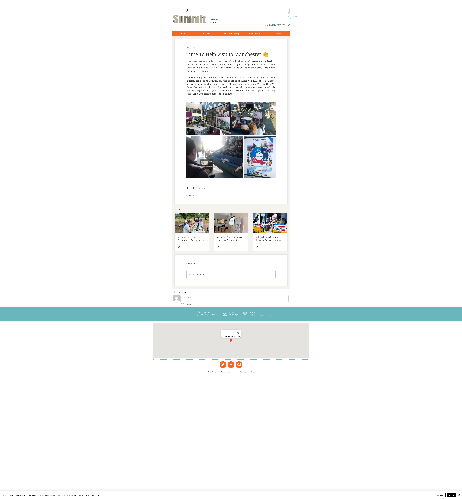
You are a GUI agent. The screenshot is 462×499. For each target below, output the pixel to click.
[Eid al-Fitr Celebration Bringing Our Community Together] (270, 223)
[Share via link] (205, 188)
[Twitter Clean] (223, 364)
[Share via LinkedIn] (199, 188)
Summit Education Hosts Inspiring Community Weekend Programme (229, 238)
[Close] (459, 495)
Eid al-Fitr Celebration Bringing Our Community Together (268, 238)
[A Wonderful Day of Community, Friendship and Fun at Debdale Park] (192, 223)
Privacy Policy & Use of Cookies (243, 372)
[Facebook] (239, 364)
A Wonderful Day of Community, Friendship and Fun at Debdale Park (191, 238)
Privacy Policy (95, 495)
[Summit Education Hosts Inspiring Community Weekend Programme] (231, 223)
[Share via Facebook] (187, 188)
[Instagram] (231, 364)
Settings (440, 495)
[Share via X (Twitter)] (193, 188)
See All (285, 209)
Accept (451, 495)
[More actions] (274, 47)
